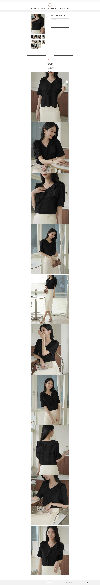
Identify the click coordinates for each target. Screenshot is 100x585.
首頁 (27, 10)
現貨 (49, 8)
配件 (64, 8)
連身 (60, 8)
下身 (57, 8)
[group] (32, 37)
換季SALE (68, 8)
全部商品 (32, 8)
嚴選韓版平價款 (43, 8)
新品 (46, 8)
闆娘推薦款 (52, 8)
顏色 (51, 20)
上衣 (55, 8)
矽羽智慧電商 (72, 582)
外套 (62, 8)
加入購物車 (60, 27)
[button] (31, 24)
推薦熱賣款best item (37, 8)
